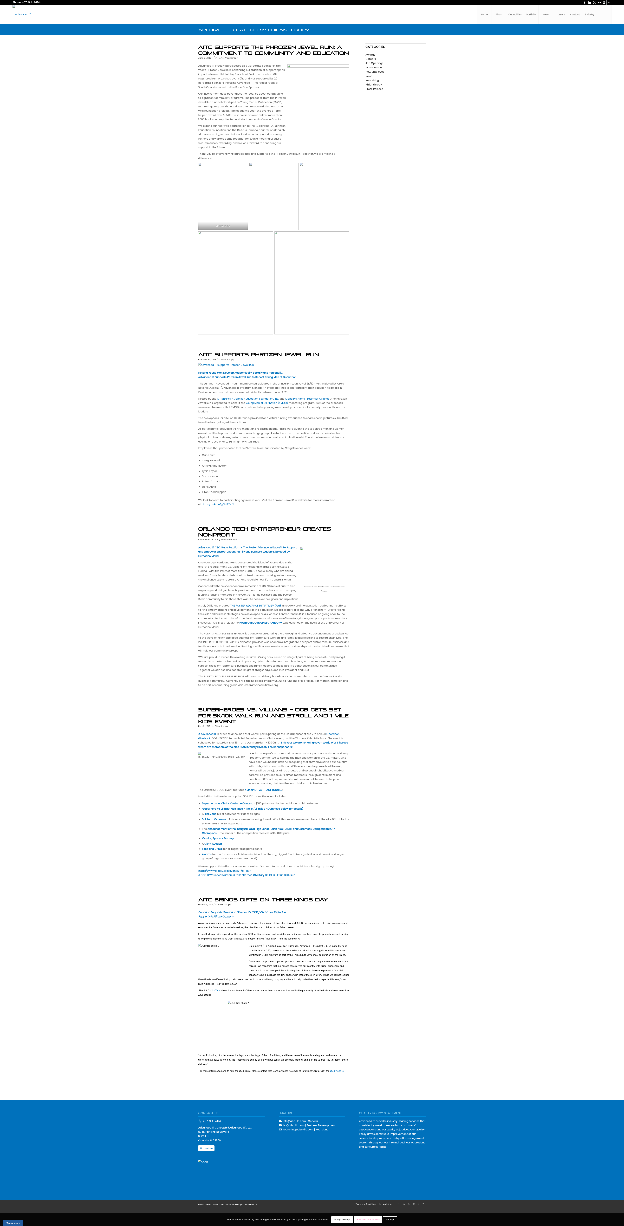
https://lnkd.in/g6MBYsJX (218, 504)
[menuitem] (484, 14)
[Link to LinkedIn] (589, 2)
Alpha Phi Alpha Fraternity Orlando (307, 399)
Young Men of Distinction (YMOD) (267, 403)
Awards (370, 55)
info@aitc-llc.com (294, 1121)
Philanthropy (231, 57)
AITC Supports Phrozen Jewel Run (258, 353)
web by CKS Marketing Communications (239, 1204)
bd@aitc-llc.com (294, 1125)
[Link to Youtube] (599, 2)
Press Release (374, 89)
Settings (390, 1219)
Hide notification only (368, 1219)
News (221, 57)
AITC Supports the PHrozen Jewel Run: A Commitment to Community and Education (273, 49)
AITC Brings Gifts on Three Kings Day (263, 898)
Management (374, 67)
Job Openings (374, 63)
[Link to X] (594, 2)
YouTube (216, 990)
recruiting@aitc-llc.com (298, 1129)
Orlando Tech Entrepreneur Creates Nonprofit (264, 531)
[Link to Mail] (609, 2)
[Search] (604, 14)
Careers (370, 59)
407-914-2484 (212, 1121)
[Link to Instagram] (604, 2)
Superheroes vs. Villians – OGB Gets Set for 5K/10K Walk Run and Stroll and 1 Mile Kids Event (273, 714)
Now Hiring (372, 80)
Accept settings (342, 1219)
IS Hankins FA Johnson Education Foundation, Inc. (248, 399)
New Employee (374, 72)
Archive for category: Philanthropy (254, 29)
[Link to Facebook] (584, 2)
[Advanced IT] (22, 14)
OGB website (337, 1071)
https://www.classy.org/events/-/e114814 (224, 871)
